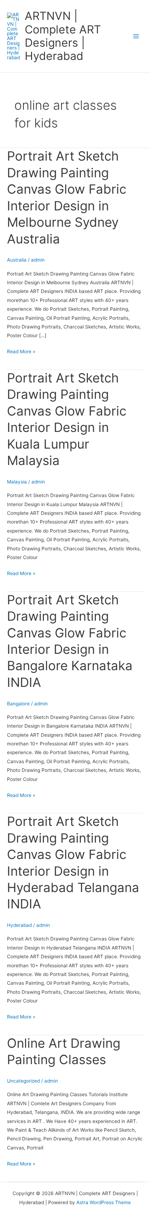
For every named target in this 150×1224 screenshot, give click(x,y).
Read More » (21, 350)
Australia (17, 260)
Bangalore (18, 703)
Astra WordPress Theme (103, 1202)
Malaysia (17, 482)
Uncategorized (23, 1081)
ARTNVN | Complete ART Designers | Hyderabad (63, 36)
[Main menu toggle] (136, 36)
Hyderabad (19, 925)
